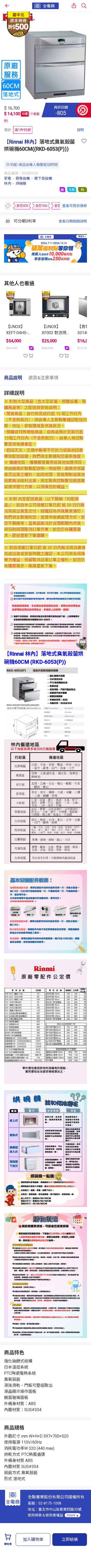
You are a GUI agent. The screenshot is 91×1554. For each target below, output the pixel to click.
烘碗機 (21, 183)
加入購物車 (33, 1539)
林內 (7, 183)
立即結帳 (70, 1539)
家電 (7, 178)
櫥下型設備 (43, 178)
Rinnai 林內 (21, 142)
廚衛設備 (23, 178)
